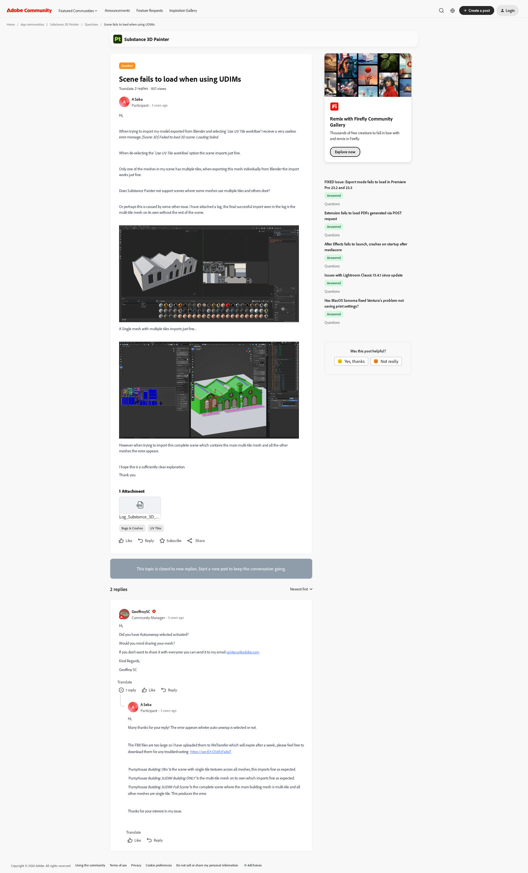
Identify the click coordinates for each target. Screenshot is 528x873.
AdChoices (255, 865)
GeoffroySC (141, 611)
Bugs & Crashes (132, 528)
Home (11, 24)
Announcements (117, 10)
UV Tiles (155, 528)
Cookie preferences (159, 865)
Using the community (90, 865)
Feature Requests (149, 10)
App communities (32, 24)
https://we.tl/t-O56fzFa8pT (210, 751)
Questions (91, 24)
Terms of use (118, 865)
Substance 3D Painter (64, 24)
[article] (211, 651)
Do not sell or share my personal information (207, 865)
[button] (476, 10)
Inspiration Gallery (183, 10)
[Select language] (452, 10)
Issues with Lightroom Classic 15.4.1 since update (363, 275)
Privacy (136, 865)
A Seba (137, 99)
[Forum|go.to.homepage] (29, 10)
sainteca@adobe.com (242, 652)
